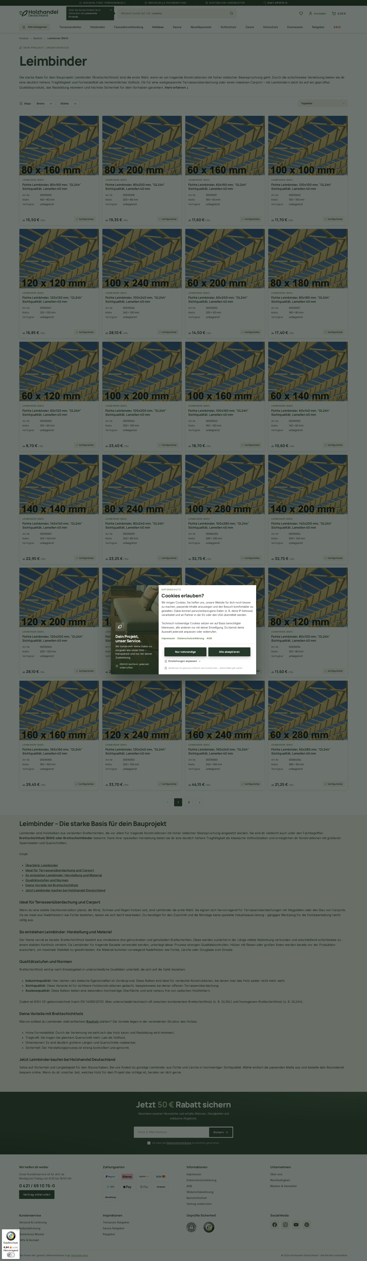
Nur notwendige (185, 652)
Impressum (168, 638)
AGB (209, 638)
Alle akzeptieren (229, 652)
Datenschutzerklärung (190, 638)
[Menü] (17, 1231)
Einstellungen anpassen (182, 661)
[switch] (11, 1255)
